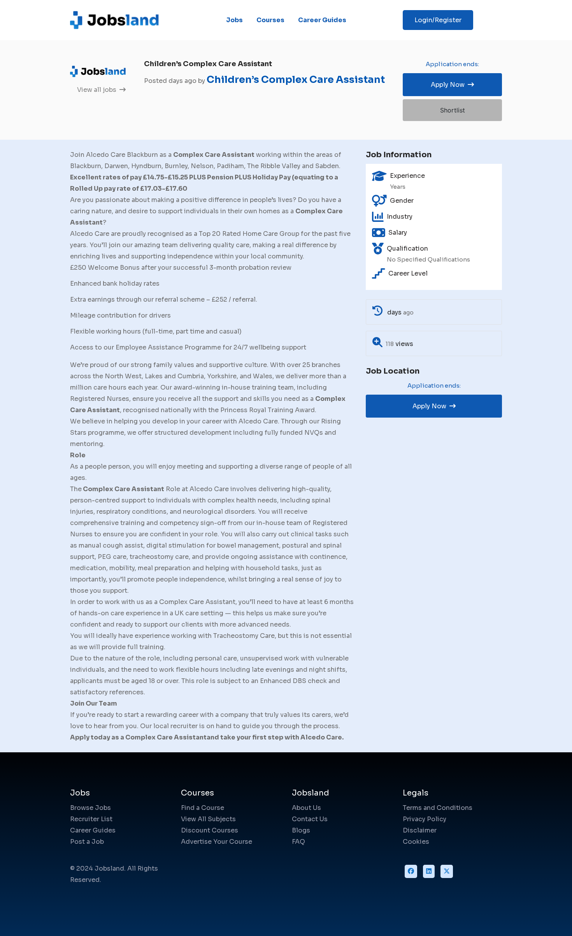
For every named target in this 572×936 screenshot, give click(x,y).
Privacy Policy (424, 819)
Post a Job (87, 842)
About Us (306, 808)
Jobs (234, 20)
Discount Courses (209, 830)
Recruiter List (91, 819)
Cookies (416, 842)
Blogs (301, 830)
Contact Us (310, 819)
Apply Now (448, 85)
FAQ (298, 842)
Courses (270, 20)
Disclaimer (420, 830)
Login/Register (437, 20)
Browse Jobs (90, 808)
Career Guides (322, 20)
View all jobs (97, 90)
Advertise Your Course (216, 842)
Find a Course (202, 808)
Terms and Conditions (437, 808)
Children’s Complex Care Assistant (296, 80)
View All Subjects (208, 819)
